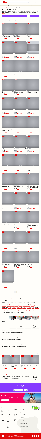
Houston (2, 418)
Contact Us (22, 409)
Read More (3, 13)
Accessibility (22, 417)
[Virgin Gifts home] (5, 2)
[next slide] (13, 29)
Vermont (35, 310)
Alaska (12, 310)
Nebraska (24, 310)
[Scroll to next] (38, 354)
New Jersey (20, 304)
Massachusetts (33, 302)
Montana (20, 310)
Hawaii (16, 304)
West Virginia (7, 310)
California (3, 302)
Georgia (33, 304)
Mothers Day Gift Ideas (7, 7)
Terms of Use (8, 436)
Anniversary (15, 409)
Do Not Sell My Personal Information (20, 436)
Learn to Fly (8, 414)
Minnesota (29, 307)
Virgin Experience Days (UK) (24, 426)
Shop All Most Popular (8, 426)
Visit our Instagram (5, 400)
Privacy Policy (12, 436)
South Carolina (12, 307)
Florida (12, 302)
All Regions (22, 312)
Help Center (3, 321)
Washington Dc (20, 302)
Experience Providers (23, 423)
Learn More (27, 5)
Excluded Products (23, 421)
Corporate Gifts (22, 414)
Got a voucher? (32, 1)
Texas (24, 302)
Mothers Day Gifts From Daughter (17, 298)
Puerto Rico (15, 310)
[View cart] (37, 2)
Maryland (28, 304)
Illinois (15, 302)
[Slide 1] (7, 165)
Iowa (28, 310)
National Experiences (5, 307)
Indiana (25, 307)
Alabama (36, 307)
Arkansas (3, 312)
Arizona (25, 304)
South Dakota (13, 312)
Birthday (15, 407)
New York (8, 302)
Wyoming (18, 312)
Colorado (3, 304)
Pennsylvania (12, 304)
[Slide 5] (21, 71)
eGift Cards (8, 408)
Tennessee (36, 304)
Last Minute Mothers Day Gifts (6, 298)
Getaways (8, 418)
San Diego (2, 420)
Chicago (2, 414)
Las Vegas (2, 423)
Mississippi (8, 312)
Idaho (3, 310)
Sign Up (25, 390)
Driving (8, 410)
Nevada (28, 302)
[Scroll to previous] (37, 354)
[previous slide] (3, 29)
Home (2, 7)
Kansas (31, 310)
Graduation (15, 412)
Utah (33, 307)
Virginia (7, 304)
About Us (21, 407)
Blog (21, 412)
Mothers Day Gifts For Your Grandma (29, 298)
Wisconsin (21, 307)
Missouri (16, 307)
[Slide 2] (19, 71)
